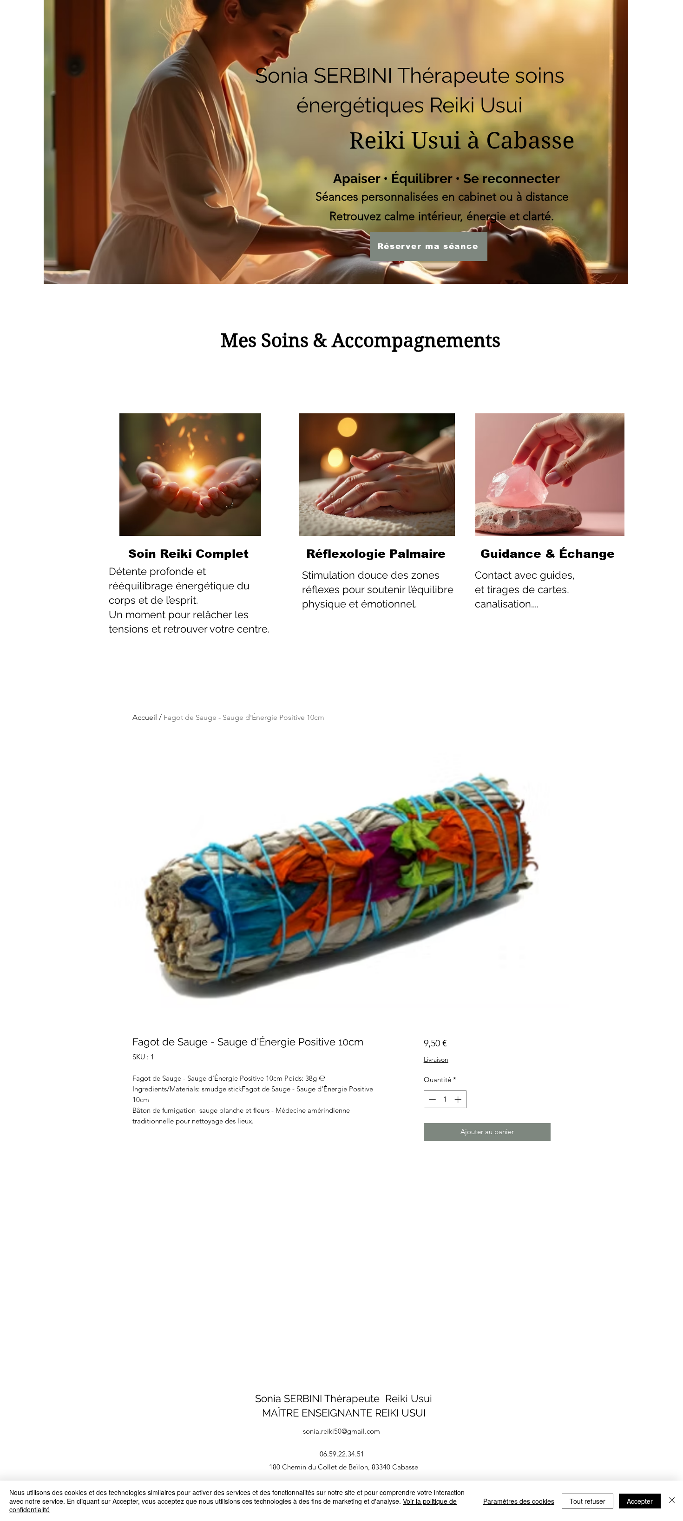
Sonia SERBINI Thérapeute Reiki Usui (343, 1398)
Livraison (436, 1059)
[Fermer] (671, 1501)
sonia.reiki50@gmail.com (341, 1431)
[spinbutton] (445, 1099)
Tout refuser (587, 1501)
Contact (493, 575)
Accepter (640, 1501)
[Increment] (459, 1099)
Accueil (144, 717)
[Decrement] (431, 1099)
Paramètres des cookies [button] (518, 1501)
